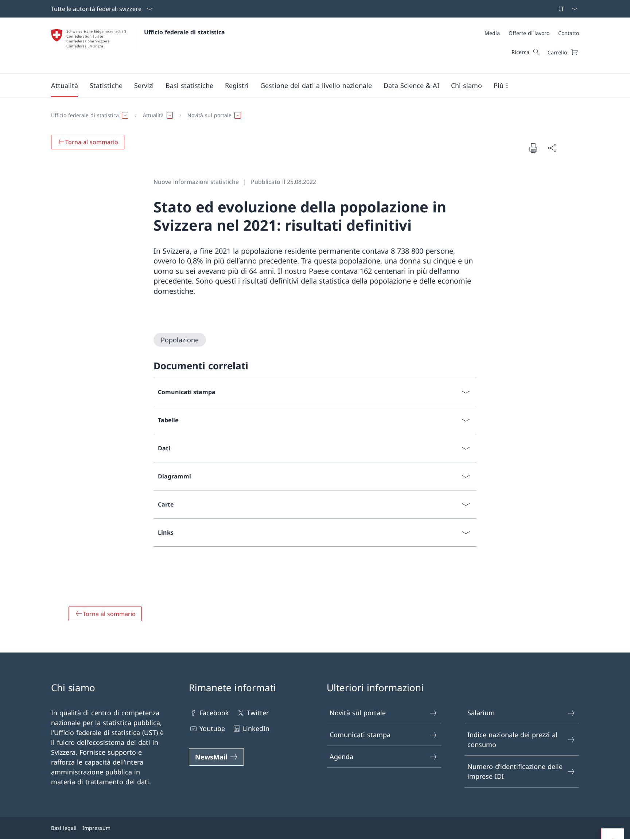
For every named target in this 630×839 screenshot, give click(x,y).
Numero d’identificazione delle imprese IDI (515, 771)
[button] (64, 85)
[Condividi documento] (551, 148)
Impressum (96, 827)
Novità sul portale (358, 712)
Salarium (481, 712)
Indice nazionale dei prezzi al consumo (512, 739)
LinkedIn (256, 728)
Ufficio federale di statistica (184, 32)
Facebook (214, 712)
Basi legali (64, 827)
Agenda (341, 756)
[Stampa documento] (533, 148)
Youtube (212, 728)
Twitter (258, 712)
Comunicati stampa (360, 734)
